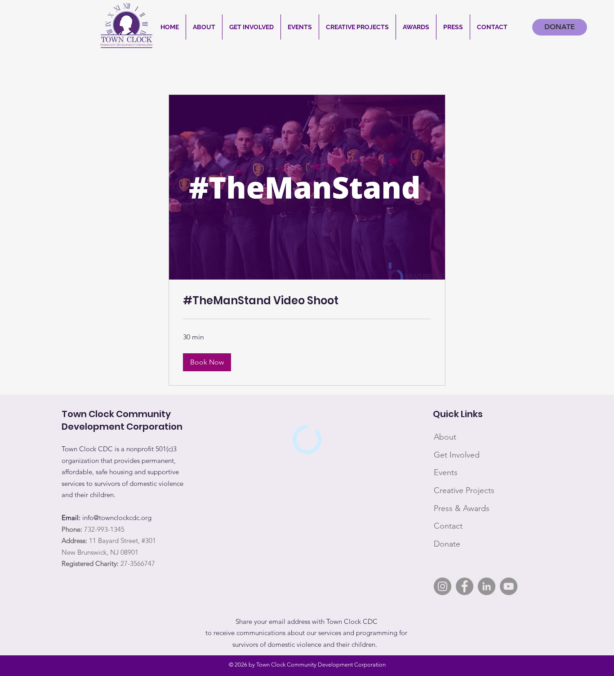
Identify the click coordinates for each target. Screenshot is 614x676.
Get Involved (457, 455)
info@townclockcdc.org (116, 517)
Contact (448, 526)
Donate (447, 544)
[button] (204, 27)
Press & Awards (461, 508)
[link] (307, 301)
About (445, 437)
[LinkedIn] (486, 586)
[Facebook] (464, 586)
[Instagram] (442, 586)
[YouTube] (508, 586)
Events (446, 472)
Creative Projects (464, 490)
